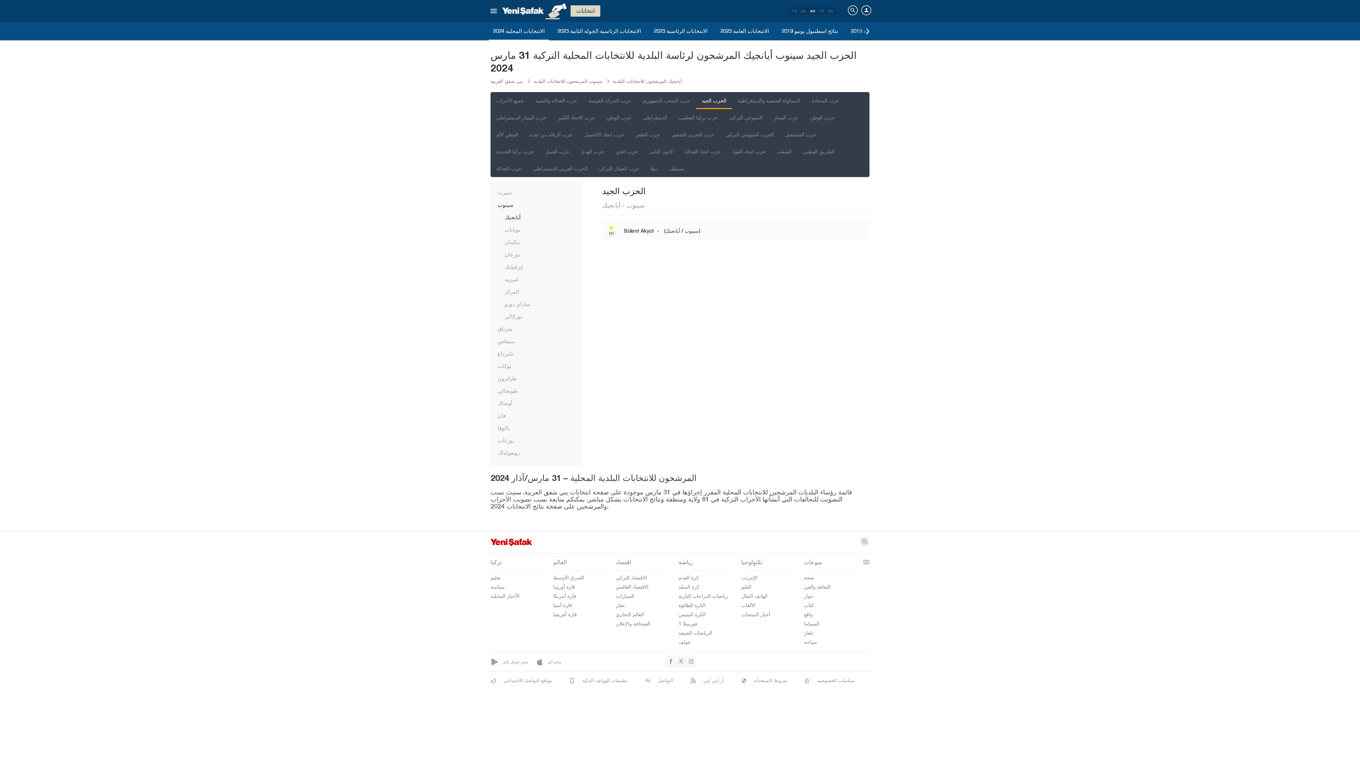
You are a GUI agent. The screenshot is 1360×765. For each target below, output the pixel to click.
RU (830, 11)
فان (502, 415)
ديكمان (512, 242)
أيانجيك (513, 217)
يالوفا (504, 428)
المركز (512, 291)
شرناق (505, 328)
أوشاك (505, 403)
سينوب (506, 205)
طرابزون (507, 378)
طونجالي (508, 390)
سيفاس (506, 341)
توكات (504, 366)
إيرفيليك (514, 267)
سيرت (505, 192)
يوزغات (506, 440)
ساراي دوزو (518, 304)
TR (794, 11)
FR (821, 11)
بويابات (512, 229)
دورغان (513, 254)
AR (812, 11)
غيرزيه (512, 279)
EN (803, 11)
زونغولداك (509, 452)
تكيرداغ (506, 353)
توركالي (513, 316)
